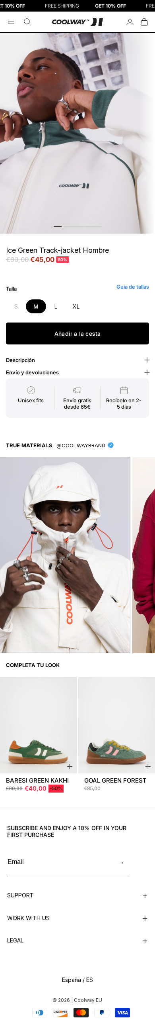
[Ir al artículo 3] (74, 226)
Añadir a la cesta (77, 333)
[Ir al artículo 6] (97, 226)
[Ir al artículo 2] (66, 226)
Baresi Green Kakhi (37, 780)
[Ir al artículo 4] (81, 226)
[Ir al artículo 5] (89, 226)
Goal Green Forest (115, 780)
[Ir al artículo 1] (58, 226)
